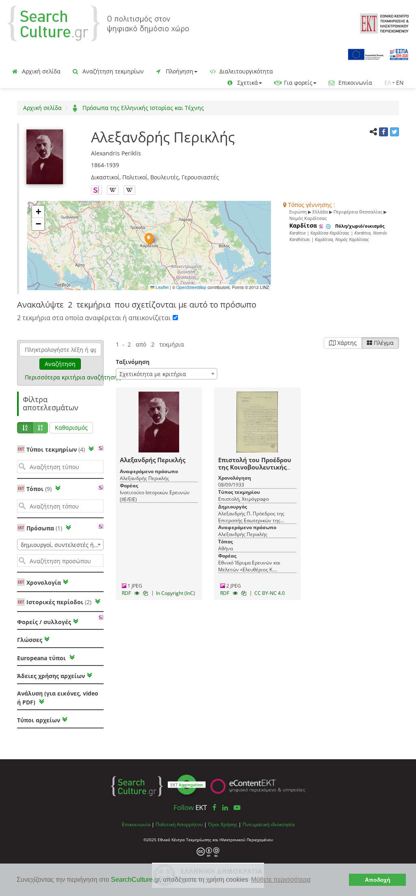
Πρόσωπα (44, 528)
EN (400, 82)
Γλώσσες (29, 640)
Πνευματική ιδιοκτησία (269, 824)
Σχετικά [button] (247, 82)
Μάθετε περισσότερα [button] (280, 879)
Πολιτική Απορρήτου (179, 824)
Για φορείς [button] (297, 82)
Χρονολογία (43, 582)
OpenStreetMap (191, 287)
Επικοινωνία (354, 82)
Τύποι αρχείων (38, 720)
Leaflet (161, 287)
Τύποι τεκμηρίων (56, 449)
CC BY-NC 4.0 (269, 593)
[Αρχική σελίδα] (98, 23)
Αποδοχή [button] (377, 880)
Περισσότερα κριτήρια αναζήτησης (73, 377)
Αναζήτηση (60, 364)
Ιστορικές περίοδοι (59, 602)
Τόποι (39, 489)
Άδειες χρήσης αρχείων (51, 676)
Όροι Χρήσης (222, 824)
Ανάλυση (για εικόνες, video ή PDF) (57, 697)
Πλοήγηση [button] (178, 71)
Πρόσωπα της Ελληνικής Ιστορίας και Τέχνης (142, 108)
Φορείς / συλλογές (44, 622)
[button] (149, 239)
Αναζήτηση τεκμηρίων (112, 71)
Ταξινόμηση (133, 362)
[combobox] (60, 544)
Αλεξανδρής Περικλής (152, 460)
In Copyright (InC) (175, 593)
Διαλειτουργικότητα (245, 71)
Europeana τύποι (42, 658)
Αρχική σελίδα (40, 71)
